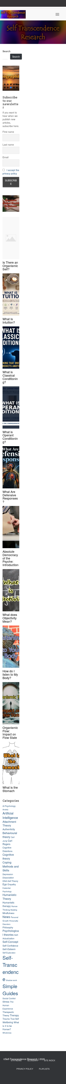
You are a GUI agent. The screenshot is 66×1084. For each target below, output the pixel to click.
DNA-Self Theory (10, 880)
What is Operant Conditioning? (10, 437)
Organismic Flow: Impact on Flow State (10, 732)
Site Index (49, 1060)
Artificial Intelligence (10, 815)
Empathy (12, 884)
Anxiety (5, 809)
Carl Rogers (7, 842)
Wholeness (7, 1032)
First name (8, 131)
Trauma (6, 1018)
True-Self (14, 1018)
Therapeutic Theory (8, 1013)
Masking (13, 910)
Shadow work (11, 980)
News (6, 917)
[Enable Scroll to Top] (59, 1077)
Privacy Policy (24, 1068)
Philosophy (8, 927)
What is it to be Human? (11, 1026)
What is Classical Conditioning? (10, 377)
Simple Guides (10, 990)
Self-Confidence (10, 945)
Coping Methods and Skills (11, 866)
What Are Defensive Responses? (10, 496)
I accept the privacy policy (11, 171)
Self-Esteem (9, 949)
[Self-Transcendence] (14, 14)
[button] (11, 78)
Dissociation (8, 877)
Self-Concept (10, 942)
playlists (44, 1068)
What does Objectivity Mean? (10, 617)
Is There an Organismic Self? (10, 265)
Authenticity (9, 829)
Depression (8, 874)
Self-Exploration (9, 952)
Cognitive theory (8, 856)
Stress (6, 1001)
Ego (5, 884)
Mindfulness (8, 913)
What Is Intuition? (9, 320)
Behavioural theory (10, 835)
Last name (8, 144)
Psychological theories (11, 933)
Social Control (9, 998)
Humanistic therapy (8, 904)
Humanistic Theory (9, 897)
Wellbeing (8, 1022)
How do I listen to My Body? (10, 674)
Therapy (14, 1015)
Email (5, 157)
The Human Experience (8, 1005)
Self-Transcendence (11, 968)
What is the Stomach (10, 789)
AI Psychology (9, 806)
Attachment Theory (9, 823)
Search (6, 51)
